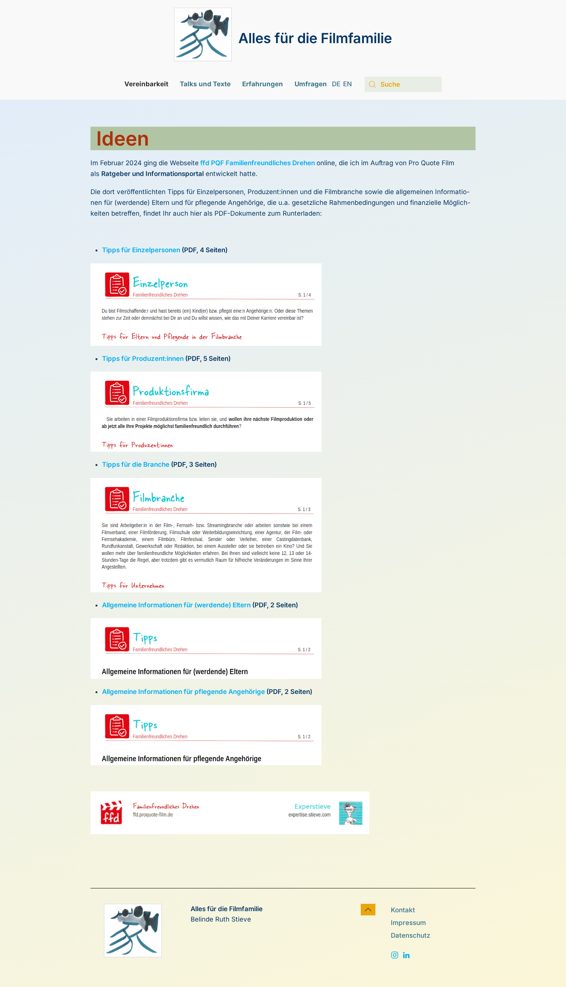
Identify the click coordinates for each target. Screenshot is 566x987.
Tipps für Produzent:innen (143, 358)
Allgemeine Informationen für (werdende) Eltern (176, 605)
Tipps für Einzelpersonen (141, 250)
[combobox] (403, 84)
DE (336, 84)
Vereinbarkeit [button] (146, 84)
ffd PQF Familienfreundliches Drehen (257, 163)
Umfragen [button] (311, 84)
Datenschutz (410, 935)
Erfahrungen (262, 84)
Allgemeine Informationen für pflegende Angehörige (183, 691)
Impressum (408, 923)
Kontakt (403, 910)
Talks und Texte (205, 84)
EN (347, 84)
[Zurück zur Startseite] (203, 34)
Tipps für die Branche (135, 464)
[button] (368, 909)
